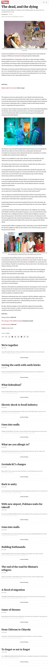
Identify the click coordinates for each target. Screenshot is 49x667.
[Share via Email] (27, 336)
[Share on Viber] (24, 336)
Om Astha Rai (5, 14)
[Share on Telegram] (21, 336)
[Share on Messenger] (12, 336)
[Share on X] (6, 336)
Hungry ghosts (6, 317)
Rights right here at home (9, 88)
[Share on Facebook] (9, 336)
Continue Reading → (24, 357)
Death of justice (6, 324)
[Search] (44, 2)
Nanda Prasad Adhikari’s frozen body (12, 54)
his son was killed (25, 258)
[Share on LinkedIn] (15, 336)
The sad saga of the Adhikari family (12, 321)
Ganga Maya (37, 61)
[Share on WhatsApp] (18, 336)
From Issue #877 (14, 16)
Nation (10, 14)
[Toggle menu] (46, 2)
